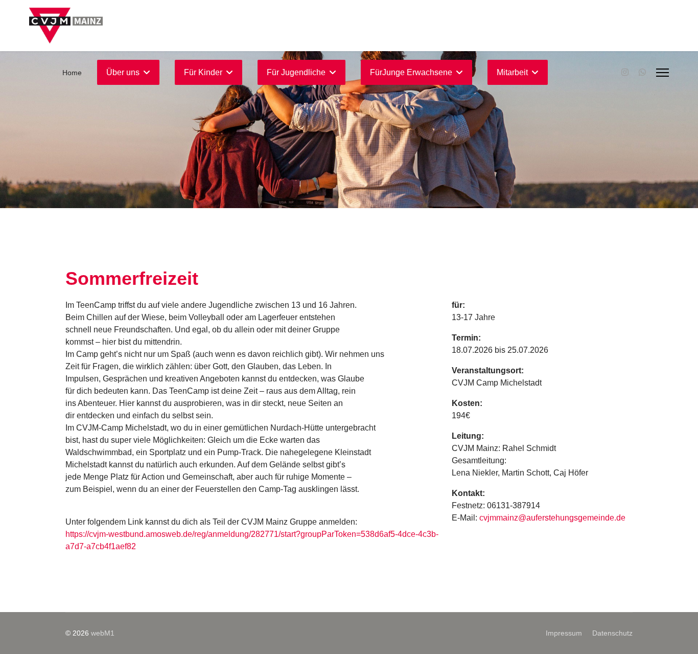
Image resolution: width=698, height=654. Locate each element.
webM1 (102, 633)
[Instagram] (625, 72)
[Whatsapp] (642, 72)
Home (72, 73)
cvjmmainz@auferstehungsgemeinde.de (552, 517)
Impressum (564, 633)
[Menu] (662, 72)
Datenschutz (612, 633)
